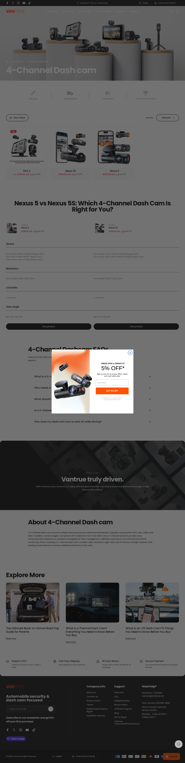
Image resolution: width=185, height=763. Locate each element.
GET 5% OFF (112, 391)
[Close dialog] (130, 353)
